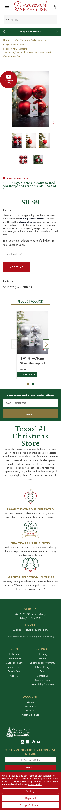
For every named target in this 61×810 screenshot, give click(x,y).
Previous (14, 344)
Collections (14, 654)
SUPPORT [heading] (42, 649)
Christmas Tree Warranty (42, 662)
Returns (42, 658)
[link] (22, 742)
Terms (42, 671)
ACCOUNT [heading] (30, 696)
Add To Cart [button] (27, 374)
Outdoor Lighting (15, 662)
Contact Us (42, 675)
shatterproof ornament (31, 218)
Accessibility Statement (42, 684)
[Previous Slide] (4, 31)
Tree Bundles (14, 658)
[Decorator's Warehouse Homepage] (30, 731)
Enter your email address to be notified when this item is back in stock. (28, 243)
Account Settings (30, 714)
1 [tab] (28, 384)
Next (46, 344)
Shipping (42, 654)
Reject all (30, 798)
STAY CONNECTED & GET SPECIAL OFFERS (30, 752)
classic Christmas (28, 221)
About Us (15, 675)
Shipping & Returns (18, 287)
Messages (30, 706)
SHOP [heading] (15, 649)
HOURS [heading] (30, 625)
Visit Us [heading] (30, 609)
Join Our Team (42, 680)
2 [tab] (33, 384)
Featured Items (14, 667)
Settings (30, 791)
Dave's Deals (14, 671)
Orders (30, 702)
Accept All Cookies (30, 805)
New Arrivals (33, 31)
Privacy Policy (42, 667)
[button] (7, 7)
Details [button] (8, 281)
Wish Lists (30, 710)
